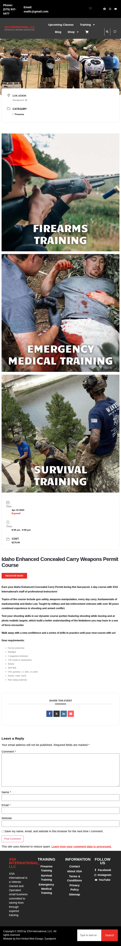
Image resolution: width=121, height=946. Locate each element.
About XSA (74, 871)
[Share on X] (56, 714)
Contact (74, 866)
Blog (58, 32)
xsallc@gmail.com (36, 11)
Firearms (19, 114)
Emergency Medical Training (46, 888)
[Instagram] (110, 9)
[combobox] (89, 935)
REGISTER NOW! (14, 575)
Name (6, 792)
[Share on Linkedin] (63, 714)
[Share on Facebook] (49, 714)
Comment (9, 751)
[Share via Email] (71, 714)
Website (7, 818)
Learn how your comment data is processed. (82, 846)
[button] (90, 8)
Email (6, 805)
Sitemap (74, 894)
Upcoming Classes (61, 24)
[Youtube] (115, 9)
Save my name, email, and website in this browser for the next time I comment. (53, 831)
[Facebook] (104, 9)
